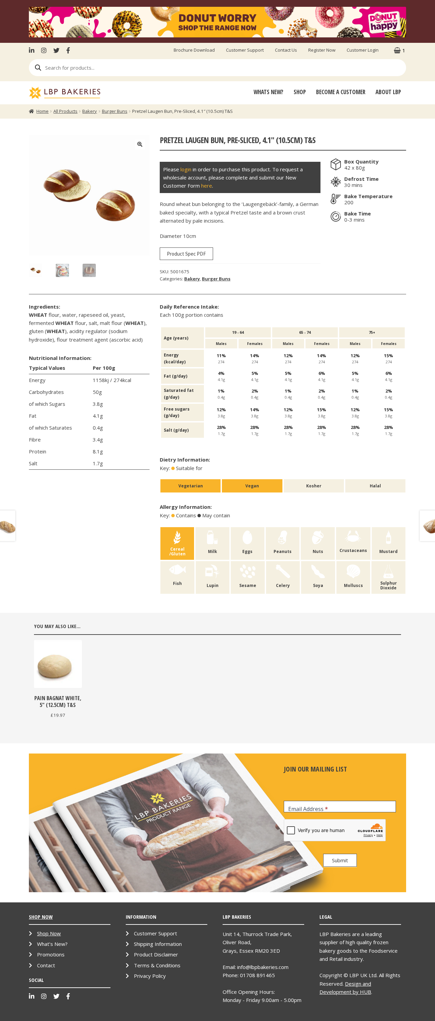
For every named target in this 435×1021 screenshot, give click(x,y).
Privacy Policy (150, 975)
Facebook (68, 50)
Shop (300, 92)
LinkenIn (33, 50)
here (206, 185)
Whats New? (268, 92)
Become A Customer (340, 92)
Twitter (56, 50)
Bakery (89, 111)
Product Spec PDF (186, 253)
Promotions (51, 954)
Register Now (321, 50)
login (185, 169)
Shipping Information (158, 943)
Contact (46, 965)
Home (42, 111)
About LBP (388, 92)
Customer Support (245, 50)
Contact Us (286, 50)
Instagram (44, 50)
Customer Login (363, 50)
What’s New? (52, 943)
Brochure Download (194, 50)
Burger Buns (114, 111)
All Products (65, 111)
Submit (340, 860)
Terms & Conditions (157, 965)
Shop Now (49, 933)
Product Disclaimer (156, 954)
